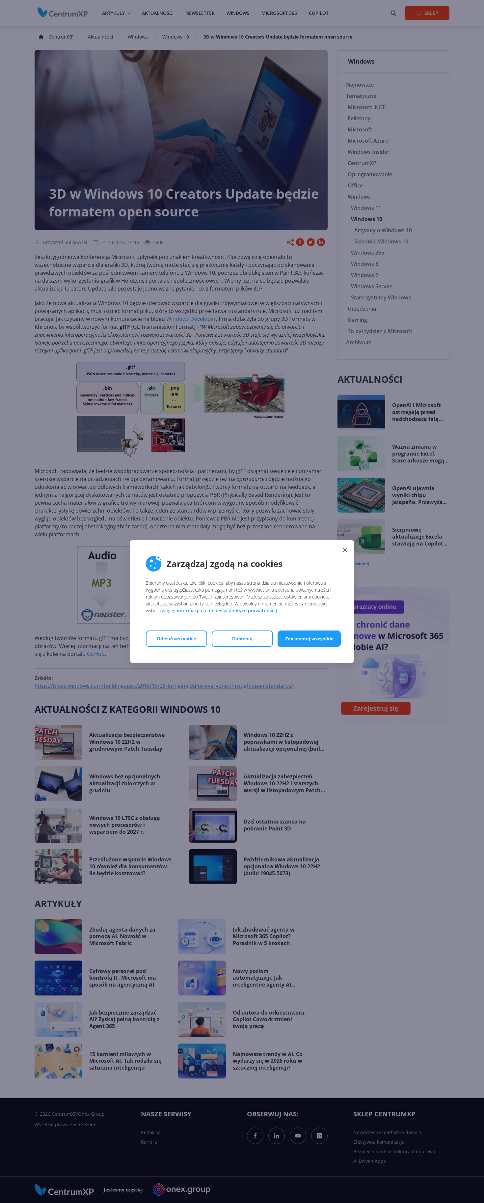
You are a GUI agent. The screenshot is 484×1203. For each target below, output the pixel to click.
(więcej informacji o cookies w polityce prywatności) (218, 610)
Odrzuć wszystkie (176, 638)
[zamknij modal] (345, 549)
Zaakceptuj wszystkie (309, 638)
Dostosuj (242, 638)
